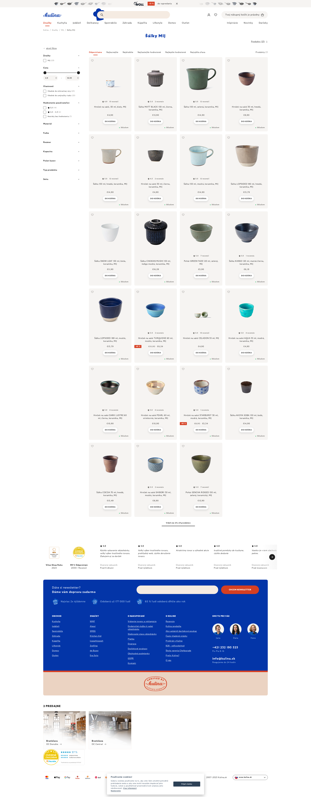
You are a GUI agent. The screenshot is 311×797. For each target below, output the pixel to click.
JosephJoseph (96, 641)
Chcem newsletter (240, 590)
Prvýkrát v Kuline (174, 641)
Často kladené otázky (176, 636)
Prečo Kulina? (172, 656)
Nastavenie (116, 791)
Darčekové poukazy (137, 649)
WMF (92, 621)
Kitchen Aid (95, 636)
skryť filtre (51, 48)
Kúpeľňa (56, 641)
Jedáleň (55, 626)
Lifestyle (56, 646)
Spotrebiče (57, 631)
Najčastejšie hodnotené (149, 52)
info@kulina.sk (223, 658)
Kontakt (132, 663)
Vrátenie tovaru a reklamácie (142, 621)
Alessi (93, 626)
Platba (131, 639)
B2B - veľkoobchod (175, 646)
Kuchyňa (56, 621)
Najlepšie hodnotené (175, 52)
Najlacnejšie (112, 52)
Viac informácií (130, 788)
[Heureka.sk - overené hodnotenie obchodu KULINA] (64, 764)
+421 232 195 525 (225, 647)
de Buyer (94, 651)
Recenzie (170, 621)
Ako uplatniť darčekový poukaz (181, 631)
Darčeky (263, 23)
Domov (55, 651)
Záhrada (56, 636)
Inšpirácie (232, 23)
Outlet (55, 656)
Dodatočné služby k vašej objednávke (140, 627)
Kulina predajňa (173, 626)
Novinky (248, 23)
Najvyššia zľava (197, 52)
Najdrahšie (128, 52)
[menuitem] (47, 23)
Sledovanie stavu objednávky (142, 634)
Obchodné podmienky (139, 654)
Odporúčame (95, 52)
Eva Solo (94, 656)
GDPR (131, 658)
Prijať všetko (186, 784)
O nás (168, 660)
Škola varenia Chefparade (178, 651)
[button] (178, 53)
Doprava (132, 644)
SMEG (93, 631)
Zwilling (93, 646)
